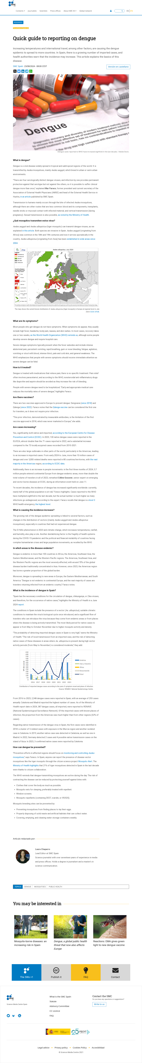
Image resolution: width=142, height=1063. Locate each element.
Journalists (32, 11)
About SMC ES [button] (69, 11)
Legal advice (43, 1047)
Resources (18, 22)
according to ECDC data (53, 463)
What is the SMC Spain (60, 996)
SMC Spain (18, 66)
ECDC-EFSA (94, 312)
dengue (27, 887)
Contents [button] (19, 11)
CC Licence (55, 1011)
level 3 (92, 500)
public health (55, 887)
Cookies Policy (80, 1047)
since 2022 (26, 407)
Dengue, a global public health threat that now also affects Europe (70, 945)
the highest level (42, 504)
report (21, 604)
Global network (85, 11)
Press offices (55, 11)
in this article (28, 230)
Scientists (43, 11)
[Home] (13, 4)
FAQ (52, 1015)
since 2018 (86, 403)
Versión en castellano (118, 66)
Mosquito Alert (85, 761)
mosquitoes (40, 887)
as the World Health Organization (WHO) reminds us (54, 335)
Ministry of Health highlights (26, 765)
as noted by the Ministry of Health (73, 215)
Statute (53, 1001)
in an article (25, 196)
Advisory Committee (59, 1006)
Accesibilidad (98, 1047)
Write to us (99, 1004)
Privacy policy (61, 1047)
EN (131, 10)
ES (128, 10)
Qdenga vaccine (60, 407)
